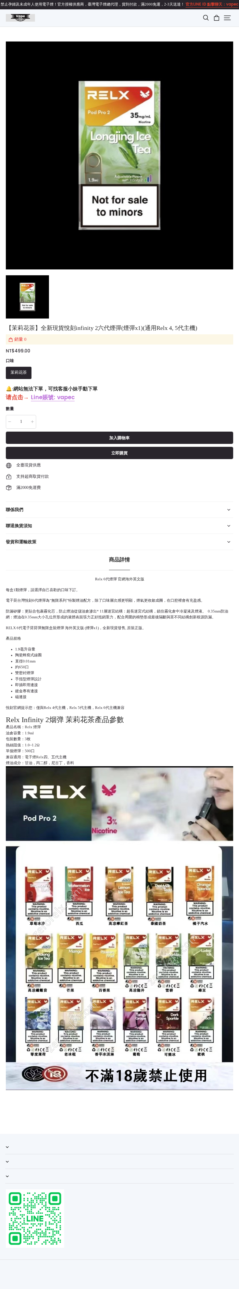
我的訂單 (13, 1154)
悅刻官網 (13, 708)
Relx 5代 (76, 708)
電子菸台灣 (15, 600)
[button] (206, 18)
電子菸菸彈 (31, 628)
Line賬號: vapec (53, 397)
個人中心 (13, 1169)
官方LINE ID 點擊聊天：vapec (212, 4)
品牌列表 (13, 1183)
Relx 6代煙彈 (106, 579)
